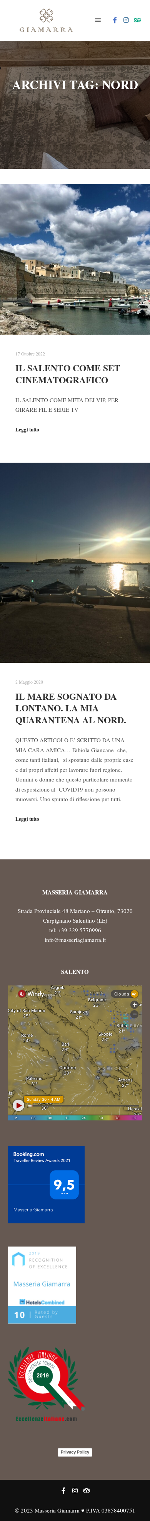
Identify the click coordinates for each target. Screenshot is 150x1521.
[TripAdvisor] (137, 20)
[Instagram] (126, 20)
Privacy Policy (75, 1452)
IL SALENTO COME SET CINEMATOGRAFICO (67, 373)
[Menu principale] (98, 20)
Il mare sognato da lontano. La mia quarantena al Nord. (70, 708)
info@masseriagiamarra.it (75, 939)
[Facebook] (115, 20)
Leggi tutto (27, 429)
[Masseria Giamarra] (46, 20)
